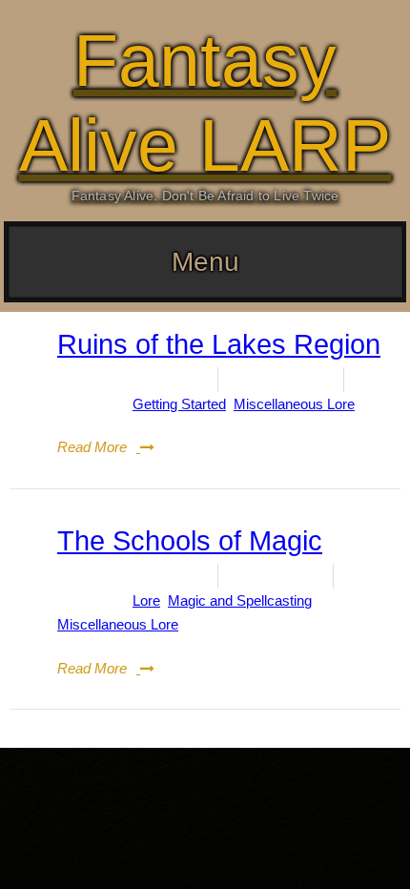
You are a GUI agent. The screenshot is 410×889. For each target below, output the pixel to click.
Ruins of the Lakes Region (218, 344)
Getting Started (179, 404)
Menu (205, 262)
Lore (146, 600)
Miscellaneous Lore (294, 404)
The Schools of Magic (189, 541)
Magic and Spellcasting (240, 600)
